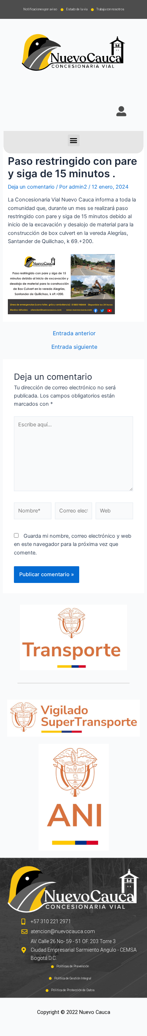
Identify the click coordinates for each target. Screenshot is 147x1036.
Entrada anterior (74, 333)
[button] (74, 140)
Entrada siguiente (74, 347)
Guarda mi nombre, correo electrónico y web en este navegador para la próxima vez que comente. (72, 544)
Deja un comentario (31, 187)
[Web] (114, 512)
